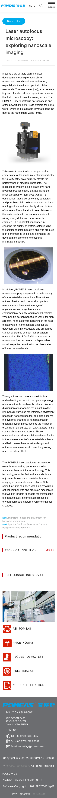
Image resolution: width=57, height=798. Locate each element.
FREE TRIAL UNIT (25, 670)
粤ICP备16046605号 (18, 765)
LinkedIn (29, 780)
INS (37, 780)
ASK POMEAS (22, 628)
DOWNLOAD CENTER (17, 724)
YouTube (7, 780)
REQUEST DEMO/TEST (28, 656)
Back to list (14, 21)
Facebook (18, 780)
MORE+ (50, 550)
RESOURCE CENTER (16, 721)
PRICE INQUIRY (23, 642)
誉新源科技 (39, 794)
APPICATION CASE (15, 718)
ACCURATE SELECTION (28, 685)
